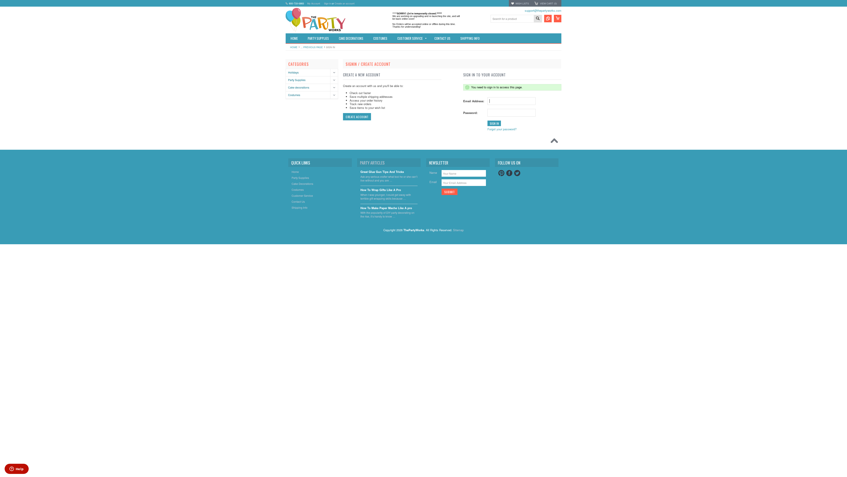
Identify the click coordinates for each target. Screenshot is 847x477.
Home (293, 47)
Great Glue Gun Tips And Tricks (382, 172)
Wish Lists (522, 3)
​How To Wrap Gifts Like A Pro (380, 190)
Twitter (517, 173)
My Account (313, 3)
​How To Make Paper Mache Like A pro (386, 208)
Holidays (293, 72)
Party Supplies (296, 80)
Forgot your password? (502, 129)
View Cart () (548, 3)
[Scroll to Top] (555, 141)
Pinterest (501, 173)
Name (433, 172)
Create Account (357, 116)
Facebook (509, 173)
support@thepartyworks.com (543, 10)
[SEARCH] (538, 19)
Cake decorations (298, 87)
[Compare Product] (548, 18)
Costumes (294, 95)
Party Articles (372, 163)
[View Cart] (557, 18)
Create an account (344, 3)
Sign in (327, 3)
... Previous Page (312, 47)
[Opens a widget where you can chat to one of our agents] (16, 469)
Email (433, 182)
